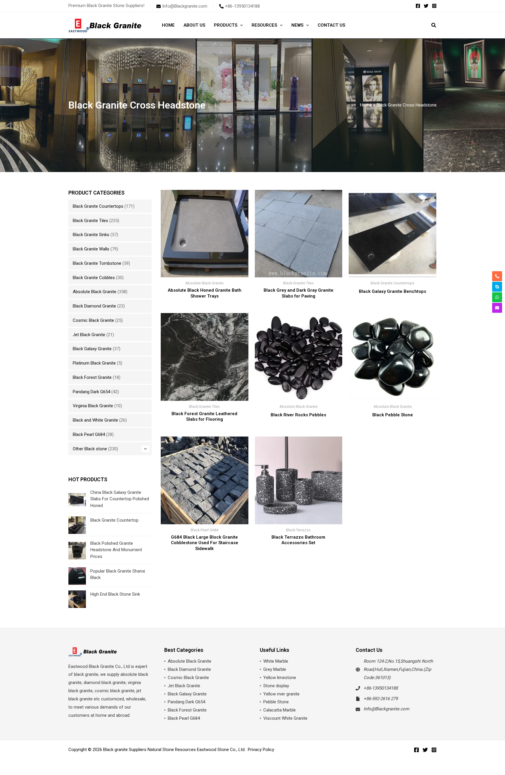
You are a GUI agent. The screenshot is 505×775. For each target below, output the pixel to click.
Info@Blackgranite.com (386, 709)
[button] (240, 25)
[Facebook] (418, 6)
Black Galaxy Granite (92, 348)
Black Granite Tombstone (97, 263)
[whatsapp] (497, 297)
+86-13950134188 (381, 688)
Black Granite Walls (91, 249)
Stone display (276, 685)
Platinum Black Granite (94, 363)
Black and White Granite (95, 420)
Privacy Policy (261, 749)
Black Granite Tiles (90, 220)
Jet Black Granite (89, 334)
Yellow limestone (279, 677)
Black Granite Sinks (91, 234)
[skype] (497, 287)
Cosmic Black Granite (93, 320)
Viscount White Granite (285, 718)
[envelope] (497, 308)
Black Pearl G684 (89, 434)
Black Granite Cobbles (94, 277)
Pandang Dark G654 (91, 391)
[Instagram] (434, 6)
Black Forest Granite (92, 377)
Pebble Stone (276, 701)
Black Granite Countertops (98, 206)
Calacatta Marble (279, 710)
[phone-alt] (497, 276)
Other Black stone (90, 448)
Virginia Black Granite (93, 405)
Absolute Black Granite (94, 291)
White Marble (275, 661)
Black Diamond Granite (94, 306)
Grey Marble (274, 669)
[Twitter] (426, 6)
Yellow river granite (281, 694)
